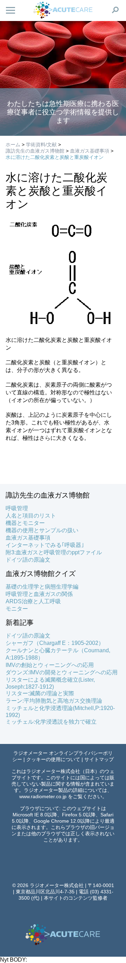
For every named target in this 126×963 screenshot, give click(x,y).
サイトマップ (99, 759)
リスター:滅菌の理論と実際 (40, 693)
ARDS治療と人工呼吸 (33, 601)
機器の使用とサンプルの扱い (42, 530)
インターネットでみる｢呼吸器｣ (45, 545)
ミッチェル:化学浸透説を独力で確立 (51, 722)
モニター (17, 609)
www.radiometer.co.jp (42, 796)
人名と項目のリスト (31, 516)
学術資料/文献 (41, 144)
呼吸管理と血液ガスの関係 (39, 594)
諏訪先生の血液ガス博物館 (35, 151)
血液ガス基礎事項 (89, 151)
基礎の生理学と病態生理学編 (42, 587)
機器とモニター (25, 523)
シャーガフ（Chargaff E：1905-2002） (55, 643)
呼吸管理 (17, 508)
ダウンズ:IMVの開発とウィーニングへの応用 (62, 672)
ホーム (13, 144)
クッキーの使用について (53, 759)
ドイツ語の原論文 (28, 560)
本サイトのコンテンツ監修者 (75, 898)
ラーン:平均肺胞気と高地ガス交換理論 (54, 701)
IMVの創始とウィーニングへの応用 (50, 665)
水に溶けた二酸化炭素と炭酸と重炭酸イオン (55, 157)
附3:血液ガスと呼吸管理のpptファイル (54, 552)
